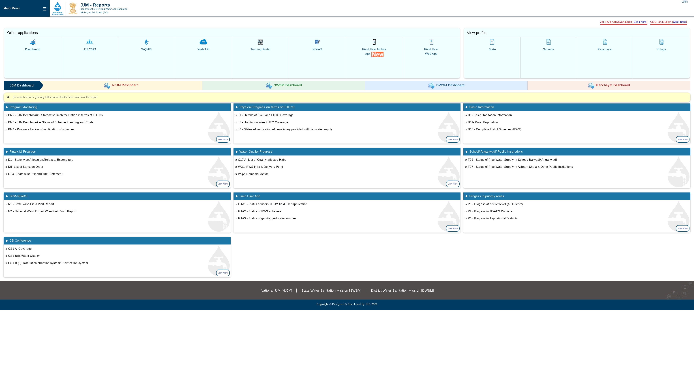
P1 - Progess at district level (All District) (494, 204)
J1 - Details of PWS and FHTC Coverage (264, 115)
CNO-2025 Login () (668, 21)
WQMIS (146, 49)
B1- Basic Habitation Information (488, 115)
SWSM (331, 290)
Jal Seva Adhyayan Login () (623, 21)
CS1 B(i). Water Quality (22, 255)
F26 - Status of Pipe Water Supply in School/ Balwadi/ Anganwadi (511, 159)
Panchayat (605, 49)
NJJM (276, 290)
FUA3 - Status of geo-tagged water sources (265, 218)
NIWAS (317, 49)
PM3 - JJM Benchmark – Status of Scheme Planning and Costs (49, 122)
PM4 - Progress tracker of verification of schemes (39, 129)
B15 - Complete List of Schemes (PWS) (493, 129)
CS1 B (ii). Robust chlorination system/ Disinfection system (46, 263)
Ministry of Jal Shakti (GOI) (94, 12)
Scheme (548, 49)
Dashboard (32, 49)
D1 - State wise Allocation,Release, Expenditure (39, 159)
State (492, 49)
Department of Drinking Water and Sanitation (104, 9)
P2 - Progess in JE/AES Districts (488, 211)
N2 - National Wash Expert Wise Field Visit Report (40, 211)
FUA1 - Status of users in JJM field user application (271, 204)
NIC (368, 304)
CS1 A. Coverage (18, 248)
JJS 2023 (89, 49)
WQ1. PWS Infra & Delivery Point (259, 166)
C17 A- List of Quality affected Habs (260, 159)
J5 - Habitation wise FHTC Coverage (261, 122)
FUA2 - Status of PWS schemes (258, 211)
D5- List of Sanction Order (24, 166)
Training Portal (260, 49)
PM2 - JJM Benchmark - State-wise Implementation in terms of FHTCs (54, 115)
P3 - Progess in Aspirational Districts (491, 218)
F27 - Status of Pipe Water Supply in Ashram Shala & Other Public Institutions (519, 166)
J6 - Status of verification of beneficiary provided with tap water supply (284, 129)
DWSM (402, 290)
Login (685, 2)
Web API (203, 49)
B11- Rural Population (481, 122)
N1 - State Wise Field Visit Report (29, 204)
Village (661, 49)
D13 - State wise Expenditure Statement (33, 174)
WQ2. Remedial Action (252, 174)
